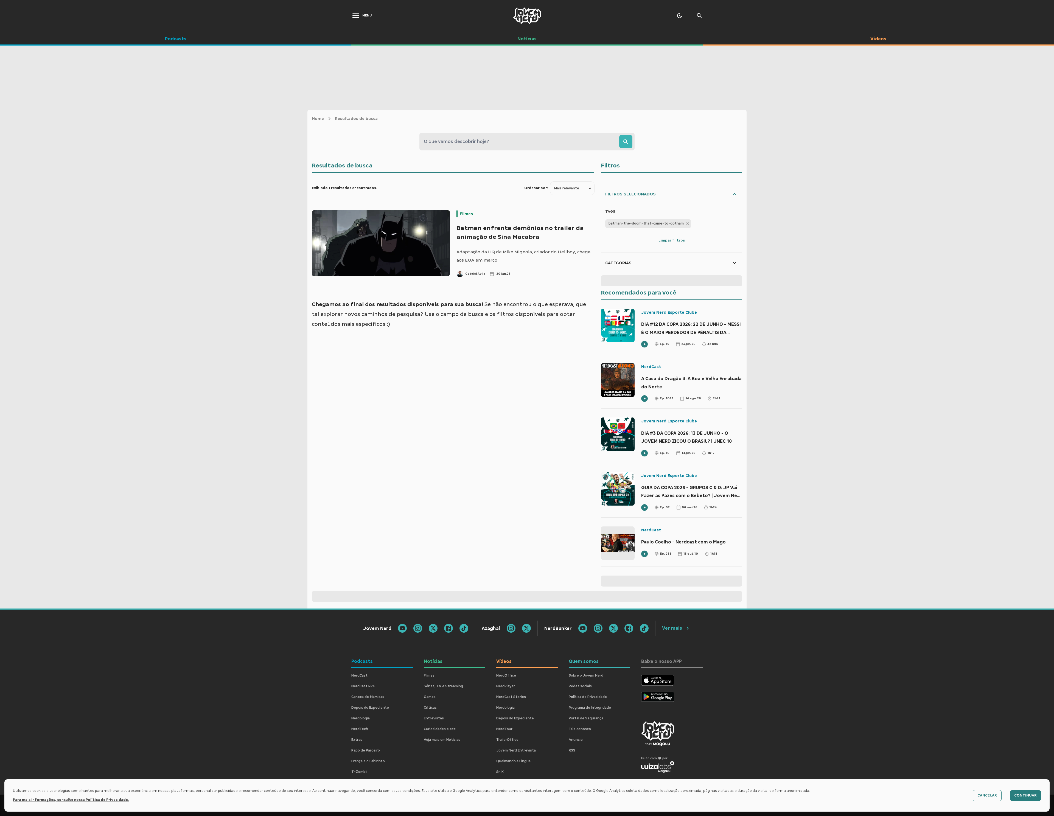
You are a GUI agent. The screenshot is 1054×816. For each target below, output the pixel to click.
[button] (648, 223)
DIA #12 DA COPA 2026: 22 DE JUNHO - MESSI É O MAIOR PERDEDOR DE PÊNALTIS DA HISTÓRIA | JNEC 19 (691, 329)
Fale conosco (580, 729)
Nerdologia (360, 718)
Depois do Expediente (370, 708)
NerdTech (359, 729)
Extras (356, 740)
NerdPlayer (505, 686)
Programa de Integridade (590, 708)
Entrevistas (434, 718)
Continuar (1025, 795)
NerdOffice (506, 675)
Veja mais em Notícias (442, 740)
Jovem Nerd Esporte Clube (669, 312)
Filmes (466, 214)
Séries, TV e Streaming (443, 686)
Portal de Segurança (586, 718)
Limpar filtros (671, 240)
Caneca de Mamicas (367, 697)
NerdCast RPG (363, 686)
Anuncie (576, 740)
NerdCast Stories (511, 697)
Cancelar (987, 795)
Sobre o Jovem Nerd (586, 675)
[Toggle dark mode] (679, 15)
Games (430, 697)
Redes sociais (580, 686)
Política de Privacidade (588, 697)
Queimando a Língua (513, 761)
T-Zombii (359, 772)
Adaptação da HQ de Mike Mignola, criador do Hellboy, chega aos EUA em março (523, 256)
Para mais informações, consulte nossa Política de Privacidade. (71, 800)
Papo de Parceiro (365, 750)
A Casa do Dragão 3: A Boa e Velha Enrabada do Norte (691, 382)
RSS (572, 750)
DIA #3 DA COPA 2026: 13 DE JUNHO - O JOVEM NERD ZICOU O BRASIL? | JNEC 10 (686, 437)
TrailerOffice (507, 740)
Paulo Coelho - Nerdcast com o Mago (683, 542)
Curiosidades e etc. (440, 729)
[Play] (644, 344)
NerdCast (651, 366)
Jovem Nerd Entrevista (516, 750)
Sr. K (500, 772)
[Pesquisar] (625, 141)
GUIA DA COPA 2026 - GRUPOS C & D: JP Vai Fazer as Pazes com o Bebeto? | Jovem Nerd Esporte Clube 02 (691, 492)
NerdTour (504, 729)
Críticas (430, 708)
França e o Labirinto (368, 761)
